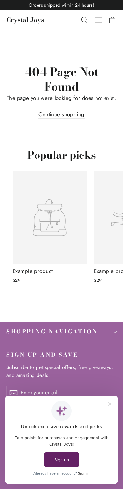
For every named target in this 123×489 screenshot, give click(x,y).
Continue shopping (61, 114)
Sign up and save (42, 354)
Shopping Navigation (52, 331)
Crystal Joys (25, 20)
